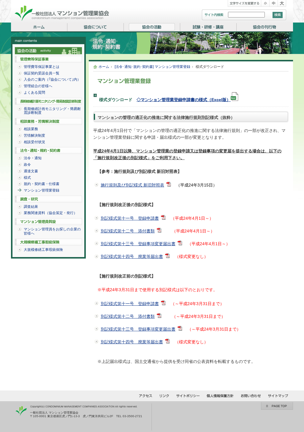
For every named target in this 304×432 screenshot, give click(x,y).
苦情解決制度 (34, 135)
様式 (27, 178)
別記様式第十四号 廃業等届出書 (132, 256)
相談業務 (31, 129)
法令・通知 (33, 158)
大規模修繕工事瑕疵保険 (43, 250)
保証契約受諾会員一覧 (41, 73)
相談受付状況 (34, 142)
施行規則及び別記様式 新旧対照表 (132, 185)
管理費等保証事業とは (41, 67)
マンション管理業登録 (41, 190)
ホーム (104, 67)
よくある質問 (34, 92)
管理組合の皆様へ (38, 86)
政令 (27, 164)
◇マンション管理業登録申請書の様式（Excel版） (184, 99)
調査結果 (31, 207)
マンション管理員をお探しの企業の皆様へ (52, 231)
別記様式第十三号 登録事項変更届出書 (138, 243)
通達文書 (31, 171)
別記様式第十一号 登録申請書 (130, 218)
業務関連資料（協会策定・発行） (50, 213)
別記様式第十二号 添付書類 (128, 231)
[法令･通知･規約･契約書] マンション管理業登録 (152, 67)
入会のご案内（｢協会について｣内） (52, 79)
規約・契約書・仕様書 (41, 184)
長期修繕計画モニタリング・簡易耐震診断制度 (52, 111)
